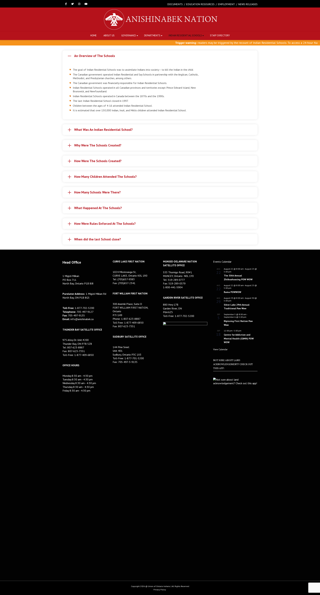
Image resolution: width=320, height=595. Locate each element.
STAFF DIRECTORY (220, 35)
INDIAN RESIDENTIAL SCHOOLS (185, 35)
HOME (93, 35)
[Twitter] (72, 4)
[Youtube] (85, 4)
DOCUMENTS (175, 4)
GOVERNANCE (128, 35)
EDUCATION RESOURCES (200, 4)
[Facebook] (65, 4)
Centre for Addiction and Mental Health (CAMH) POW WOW (239, 338)
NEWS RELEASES (248, 4)
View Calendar (220, 349)
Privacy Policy (160, 589)
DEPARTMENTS (152, 35)
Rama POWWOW (232, 292)
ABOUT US (109, 35)
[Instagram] (79, 4)
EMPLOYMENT (226, 4)
